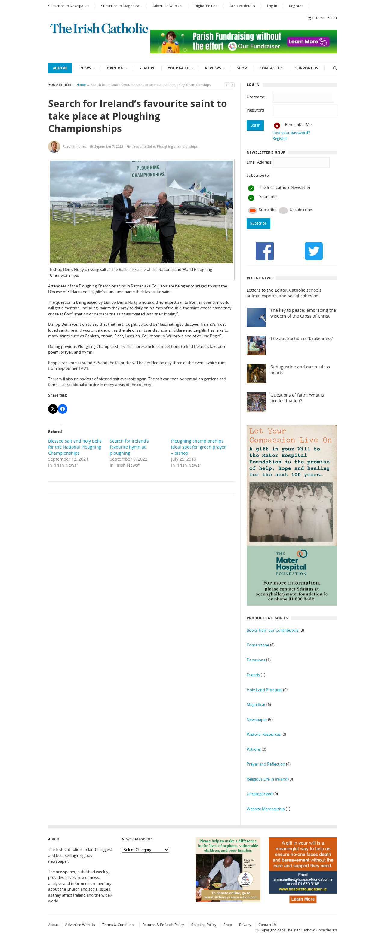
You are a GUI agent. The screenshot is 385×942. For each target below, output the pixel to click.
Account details (242, 5)
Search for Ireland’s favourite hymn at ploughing (129, 447)
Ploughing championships (177, 146)
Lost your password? (291, 132)
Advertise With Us (167, 5)
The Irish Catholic (300, 930)
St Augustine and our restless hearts (300, 369)
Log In (272, 5)
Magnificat (256, 704)
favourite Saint (143, 146)
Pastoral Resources (264, 734)
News (85, 68)
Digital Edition (205, 5)
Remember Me (298, 124)
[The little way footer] (228, 901)
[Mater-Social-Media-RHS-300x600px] (292, 604)
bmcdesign (328, 930)
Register (296, 5)
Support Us (306, 68)
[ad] (243, 51)
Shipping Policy (203, 924)
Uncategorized (260, 793)
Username (256, 97)
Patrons (254, 749)
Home (62, 68)
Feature (147, 68)
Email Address (259, 162)
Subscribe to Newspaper (68, 5)
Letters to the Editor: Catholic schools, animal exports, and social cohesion (284, 293)
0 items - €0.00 (324, 17)
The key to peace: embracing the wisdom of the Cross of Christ (303, 313)
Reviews (213, 68)
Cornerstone (258, 645)
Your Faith (178, 68)
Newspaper (257, 719)
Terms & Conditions (118, 924)
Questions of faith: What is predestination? (297, 397)
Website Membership (266, 809)
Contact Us (271, 68)
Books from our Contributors (273, 630)
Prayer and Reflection (266, 764)
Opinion (115, 68)
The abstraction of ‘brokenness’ (301, 338)
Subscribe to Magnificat (120, 5)
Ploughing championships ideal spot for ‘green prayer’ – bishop (198, 447)
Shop (242, 68)
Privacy (245, 924)
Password (255, 110)
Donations (256, 660)
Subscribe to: (258, 175)
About (53, 924)
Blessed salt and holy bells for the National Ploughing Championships (75, 447)
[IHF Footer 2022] (303, 904)
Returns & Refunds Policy (163, 924)
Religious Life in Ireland (267, 779)
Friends (253, 674)
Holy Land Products (264, 689)
